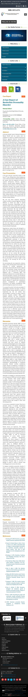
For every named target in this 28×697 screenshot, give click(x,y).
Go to (23, 96)
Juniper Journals (16, 1)
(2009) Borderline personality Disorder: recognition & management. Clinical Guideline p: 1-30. (15, 603)
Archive (4, 56)
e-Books (4, 645)
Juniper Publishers (7, 1)
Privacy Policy (23, 695)
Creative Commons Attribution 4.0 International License (15, 692)
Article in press (5, 50)
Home (3, 638)
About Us (4, 639)
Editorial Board (5, 47)
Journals (4, 644)
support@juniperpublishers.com (10, 665)
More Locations (5, 650)
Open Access (5, 642)
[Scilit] (8, 617)
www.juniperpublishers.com (9, 676)
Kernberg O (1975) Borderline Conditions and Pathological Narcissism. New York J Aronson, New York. (15, 557)
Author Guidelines (6, 641)
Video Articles (5, 647)
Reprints (4, 648)
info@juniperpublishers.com (9, 674)
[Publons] (20, 617)
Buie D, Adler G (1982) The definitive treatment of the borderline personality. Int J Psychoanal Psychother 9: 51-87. (15, 570)
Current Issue (5, 53)
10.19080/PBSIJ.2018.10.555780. (10, 129)
